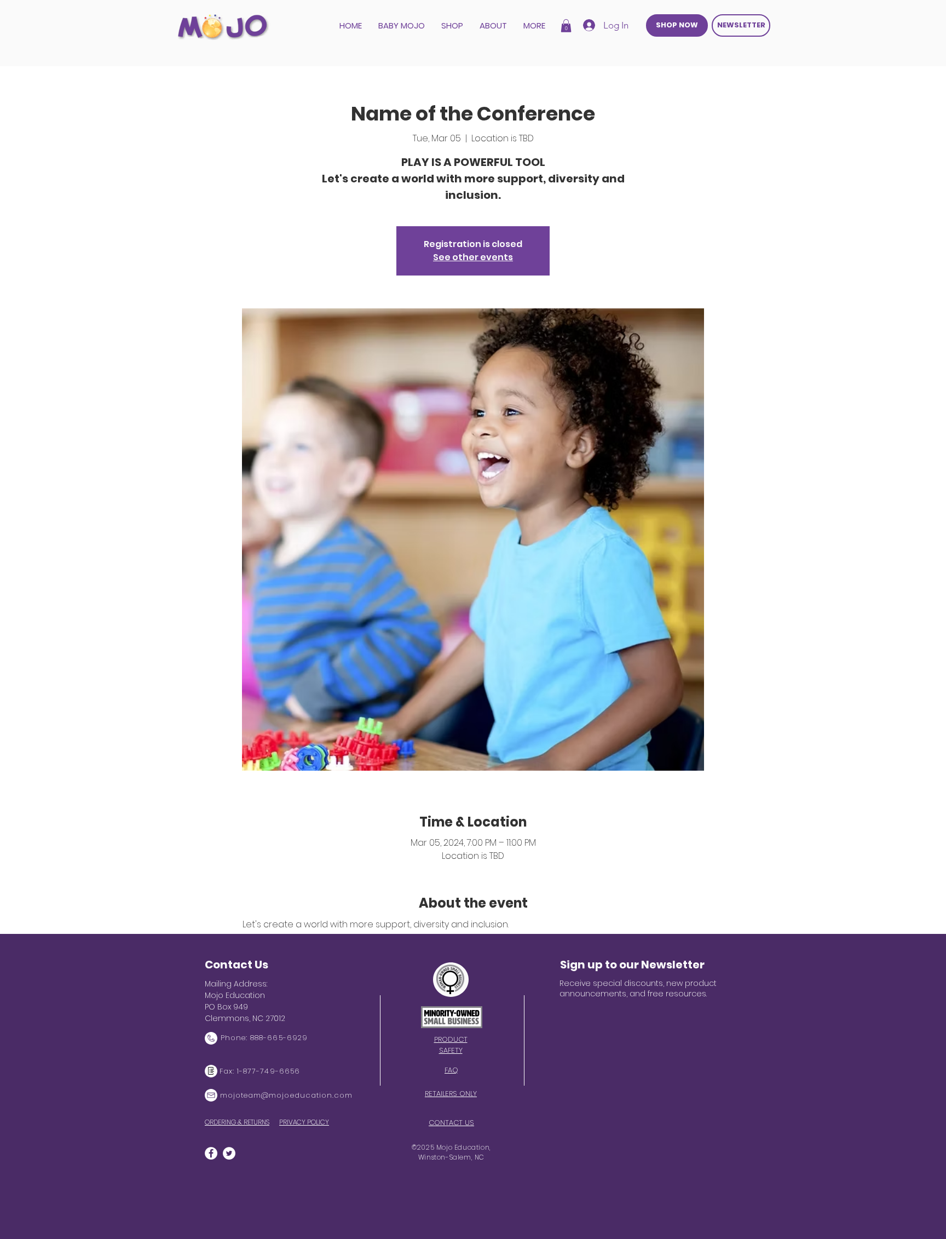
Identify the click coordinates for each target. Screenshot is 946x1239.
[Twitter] (229, 1153)
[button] (566, 25)
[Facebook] (211, 1153)
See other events (473, 257)
